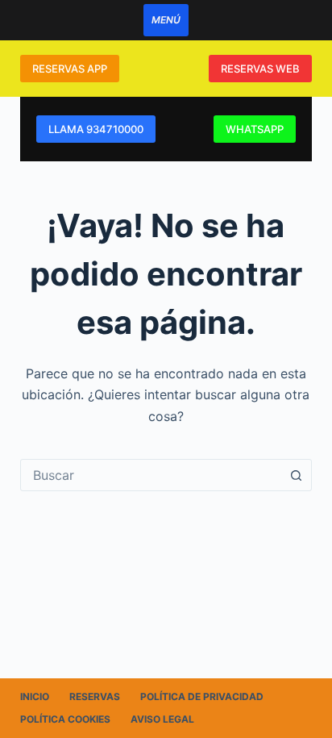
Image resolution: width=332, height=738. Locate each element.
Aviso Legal (162, 719)
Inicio (34, 696)
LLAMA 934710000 (95, 129)
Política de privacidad (202, 696)
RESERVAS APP (69, 68)
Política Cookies (65, 719)
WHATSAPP (255, 129)
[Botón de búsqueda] (295, 475)
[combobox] (151, 475)
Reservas (94, 696)
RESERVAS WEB (260, 68)
